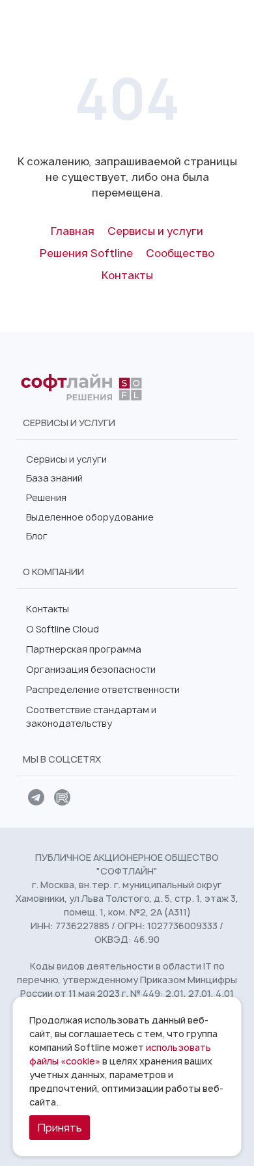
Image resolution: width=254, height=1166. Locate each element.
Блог (37, 536)
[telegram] (36, 799)
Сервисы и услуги (66, 459)
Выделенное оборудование (90, 517)
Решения (46, 497)
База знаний (54, 478)
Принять (60, 1127)
